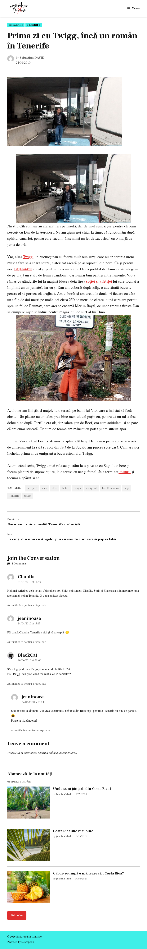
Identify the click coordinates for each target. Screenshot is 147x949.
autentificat (30, 753)
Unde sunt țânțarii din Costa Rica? (82, 788)
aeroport (32, 488)
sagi (126, 488)
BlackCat (27, 655)
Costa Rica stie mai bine (73, 831)
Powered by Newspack (20, 942)
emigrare (16, 25)
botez (65, 488)
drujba (78, 488)
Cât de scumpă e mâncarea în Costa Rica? (88, 873)
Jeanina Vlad (63, 794)
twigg (27, 496)
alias (54, 488)
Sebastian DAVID (32, 58)
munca (124, 471)
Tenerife (33, 25)
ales (44, 488)
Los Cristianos (110, 488)
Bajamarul (23, 269)
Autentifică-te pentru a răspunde (26, 605)
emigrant (91, 488)
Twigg (28, 256)
